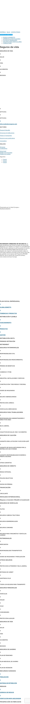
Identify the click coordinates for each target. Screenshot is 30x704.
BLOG (8, 32)
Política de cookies (5, 154)
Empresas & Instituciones (7, 133)
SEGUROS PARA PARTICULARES (12, 42)
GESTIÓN (2, 335)
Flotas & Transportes (6, 135)
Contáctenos (3, 148)
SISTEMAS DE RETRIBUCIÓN (8, 683)
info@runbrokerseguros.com (8, 124)
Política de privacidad (6, 152)
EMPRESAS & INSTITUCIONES (11, 39)
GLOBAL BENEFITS (5, 307)
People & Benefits (5, 130)
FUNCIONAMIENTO (5, 322)
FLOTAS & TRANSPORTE (10, 40)
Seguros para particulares (7, 138)
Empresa (2, 147)
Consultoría (3, 141)
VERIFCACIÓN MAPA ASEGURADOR (10, 698)
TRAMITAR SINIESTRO (6, 34)
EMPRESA (3, 32)
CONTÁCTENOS (15, 32)
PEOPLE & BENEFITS (9, 37)
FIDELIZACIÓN (4, 677)
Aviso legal (3, 151)
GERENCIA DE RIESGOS (7, 692)
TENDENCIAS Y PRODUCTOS (8, 313)
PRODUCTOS (4, 329)
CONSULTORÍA (7, 43)
